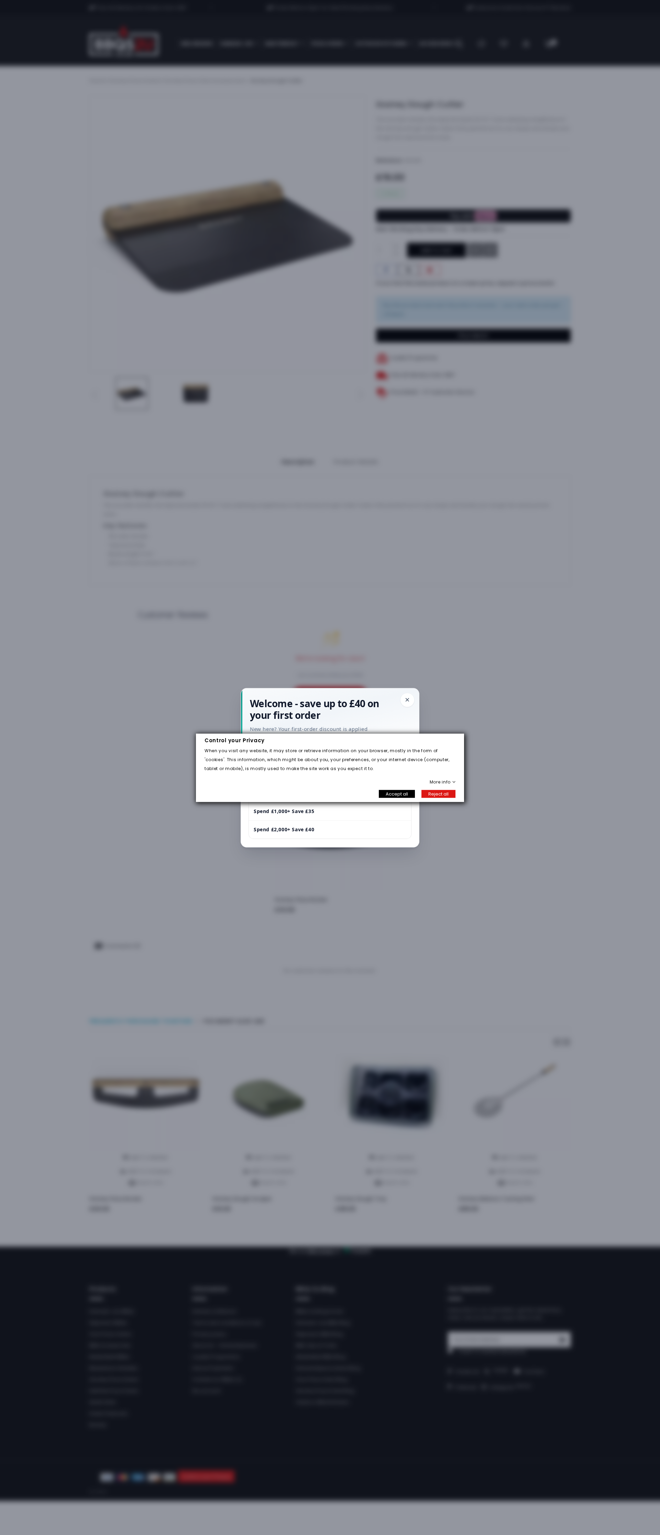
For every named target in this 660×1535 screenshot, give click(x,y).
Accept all (397, 793)
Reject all (438, 793)
